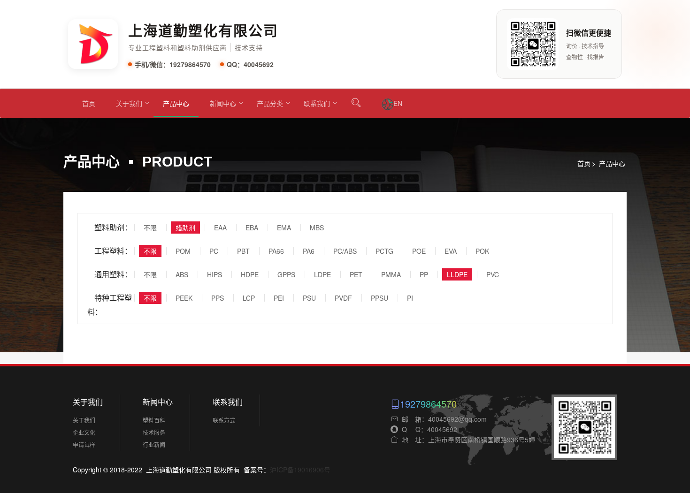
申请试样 (84, 444)
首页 (88, 103)
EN (397, 103)
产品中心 (176, 103)
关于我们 (129, 103)
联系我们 (317, 103)
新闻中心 (223, 103)
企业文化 (84, 432)
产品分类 (270, 103)
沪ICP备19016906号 (300, 469)
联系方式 (224, 420)
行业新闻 (154, 444)
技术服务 (154, 432)
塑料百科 (154, 420)
